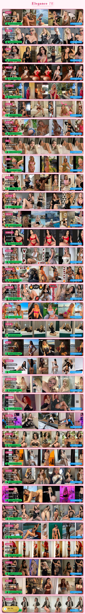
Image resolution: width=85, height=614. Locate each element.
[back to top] (80, 609)
